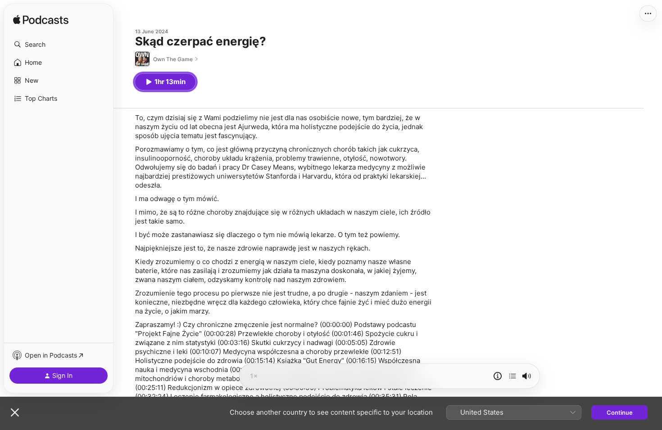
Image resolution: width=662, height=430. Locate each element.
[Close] (15, 412)
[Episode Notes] (497, 376)
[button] (58, 44)
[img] (40, 20)
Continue (620, 412)
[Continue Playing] (512, 376)
